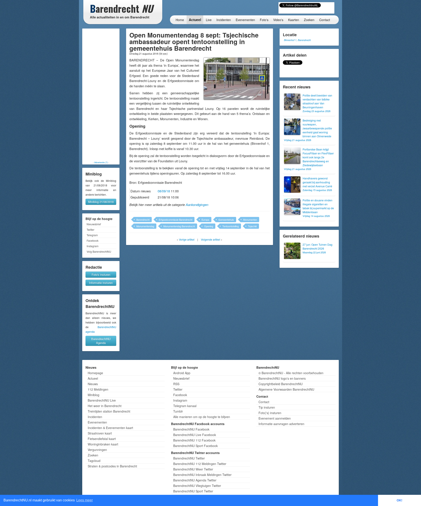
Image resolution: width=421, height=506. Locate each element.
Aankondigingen (197, 204)
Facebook (92, 240)
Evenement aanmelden (275, 418)
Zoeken (309, 20)
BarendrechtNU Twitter (189, 458)
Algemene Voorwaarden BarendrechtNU (286, 389)
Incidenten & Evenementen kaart (110, 428)
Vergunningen (97, 449)
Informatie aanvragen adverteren (281, 424)
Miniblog (93, 395)
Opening (208, 226)
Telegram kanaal (184, 406)
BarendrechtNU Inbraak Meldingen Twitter (202, 474)
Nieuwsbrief (94, 224)
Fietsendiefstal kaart (102, 438)
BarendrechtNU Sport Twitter (193, 491)
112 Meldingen (98, 389)
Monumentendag (145, 226)
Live (209, 20)
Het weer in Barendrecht (104, 406)
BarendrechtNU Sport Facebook (195, 445)
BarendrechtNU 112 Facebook (194, 440)
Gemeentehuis (226, 219)
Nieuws (93, 384)
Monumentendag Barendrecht (179, 226)
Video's (278, 20)
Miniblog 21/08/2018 (101, 202)
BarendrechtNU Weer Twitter (193, 469)
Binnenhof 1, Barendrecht (297, 40)
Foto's (264, 20)
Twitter (90, 229)
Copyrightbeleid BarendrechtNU (281, 384)
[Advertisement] (101, 95)
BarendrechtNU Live (102, 400)
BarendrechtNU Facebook (191, 429)
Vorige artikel (186, 239)
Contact (324, 20)
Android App (181, 373)
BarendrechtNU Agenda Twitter (194, 480)
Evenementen (245, 20)
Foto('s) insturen (270, 413)
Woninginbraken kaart (103, 444)
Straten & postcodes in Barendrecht (112, 466)
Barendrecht (143, 219)
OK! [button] (399, 500)
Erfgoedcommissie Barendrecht (175, 219)
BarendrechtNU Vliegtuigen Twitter (197, 485)
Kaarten (293, 20)
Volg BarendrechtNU (99, 251)
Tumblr (178, 411)
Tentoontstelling (230, 226)
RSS (176, 384)
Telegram (92, 235)
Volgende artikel (210, 239)
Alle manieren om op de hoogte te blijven (201, 417)
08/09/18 (164, 191)
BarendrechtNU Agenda (101, 341)
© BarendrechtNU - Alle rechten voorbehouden (291, 373)
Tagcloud (94, 460)
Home (180, 20)
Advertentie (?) (101, 162)
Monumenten (250, 219)
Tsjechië (252, 226)
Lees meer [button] (84, 500)
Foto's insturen (101, 274)
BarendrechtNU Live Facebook (194, 435)
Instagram (92, 246)
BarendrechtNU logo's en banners (282, 378)
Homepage (95, 373)
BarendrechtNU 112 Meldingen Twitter (199, 463)
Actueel (195, 19)
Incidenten (223, 20)
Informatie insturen (101, 283)
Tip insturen (267, 407)
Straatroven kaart (100, 433)
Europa (205, 219)
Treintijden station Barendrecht (109, 411)
